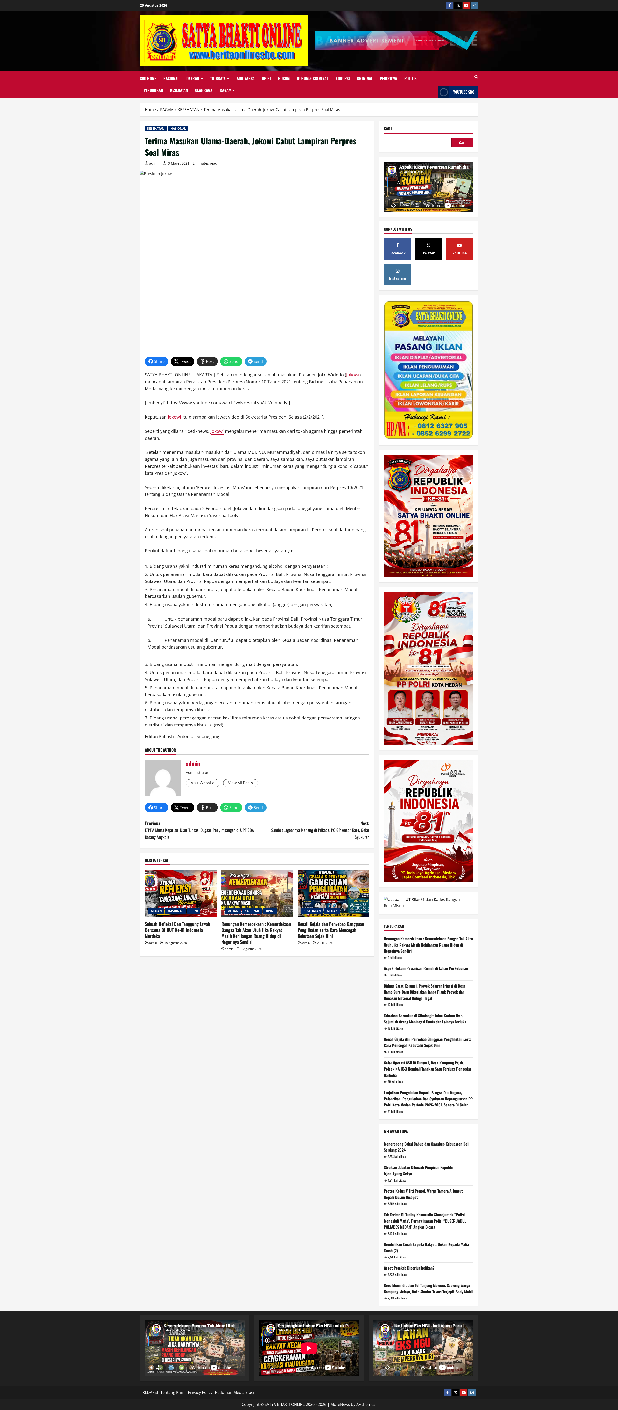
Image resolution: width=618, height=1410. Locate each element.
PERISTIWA (388, 78)
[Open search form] (476, 77)
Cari (388, 128)
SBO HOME (148, 78)
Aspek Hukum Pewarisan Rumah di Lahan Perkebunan (426, 968)
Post (210, 361)
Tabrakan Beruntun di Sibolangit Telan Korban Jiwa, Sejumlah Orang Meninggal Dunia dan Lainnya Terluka (425, 1019)
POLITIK (410, 78)
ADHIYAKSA (246, 78)
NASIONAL (171, 78)
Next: (320, 830)
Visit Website (202, 783)
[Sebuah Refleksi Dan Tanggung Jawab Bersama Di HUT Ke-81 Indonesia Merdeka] (181, 893)
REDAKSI (150, 1392)
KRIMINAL (365, 78)
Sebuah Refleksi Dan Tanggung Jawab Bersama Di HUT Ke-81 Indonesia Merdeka (177, 930)
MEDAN (156, 911)
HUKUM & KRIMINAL (312, 78)
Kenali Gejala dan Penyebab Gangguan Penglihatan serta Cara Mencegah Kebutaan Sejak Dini (331, 930)
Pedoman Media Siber (235, 1392)
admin (154, 163)
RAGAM (225, 90)
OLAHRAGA (203, 90)
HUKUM (284, 78)
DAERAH (192, 78)
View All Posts (240, 783)
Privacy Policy (200, 1392)
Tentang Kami (172, 1392)
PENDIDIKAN (153, 90)
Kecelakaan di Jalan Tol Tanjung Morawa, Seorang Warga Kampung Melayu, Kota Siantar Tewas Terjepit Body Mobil (428, 1288)
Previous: (199, 830)
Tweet (185, 361)
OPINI (266, 78)
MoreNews (340, 1404)
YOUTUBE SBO (463, 92)
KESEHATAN (179, 90)
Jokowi (352, 375)
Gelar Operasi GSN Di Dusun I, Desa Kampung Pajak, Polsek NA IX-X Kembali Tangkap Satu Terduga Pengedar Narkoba (427, 1069)
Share (159, 361)
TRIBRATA (218, 78)
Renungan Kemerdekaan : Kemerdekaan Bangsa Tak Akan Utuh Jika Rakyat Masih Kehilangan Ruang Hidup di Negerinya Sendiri (256, 933)
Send (234, 361)
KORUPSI (343, 78)
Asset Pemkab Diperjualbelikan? (409, 1268)
